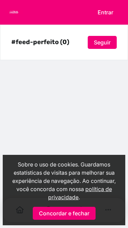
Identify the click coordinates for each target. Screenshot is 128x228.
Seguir (102, 42)
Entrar (105, 12)
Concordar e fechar (64, 213)
